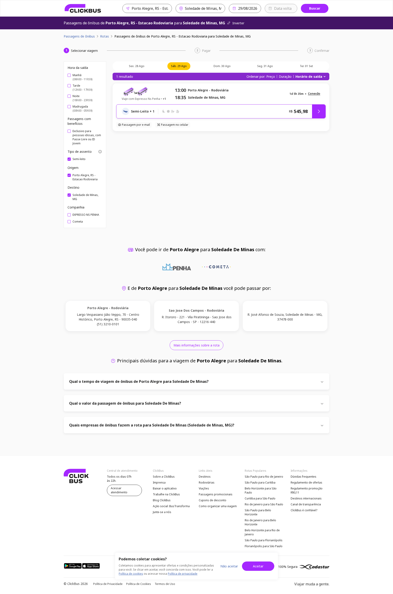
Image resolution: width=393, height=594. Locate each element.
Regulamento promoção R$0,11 (306, 490)
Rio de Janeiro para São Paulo (264, 504)
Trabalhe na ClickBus (166, 494)
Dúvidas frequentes (303, 477)
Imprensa (159, 482)
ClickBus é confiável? (304, 510)
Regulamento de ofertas (306, 482)
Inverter (238, 23)
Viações (204, 488)
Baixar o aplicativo (165, 488)
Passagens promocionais (215, 494)
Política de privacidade (182, 574)
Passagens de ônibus (79, 36)
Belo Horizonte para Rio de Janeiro (262, 532)
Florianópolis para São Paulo (263, 546)
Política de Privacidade (108, 584)
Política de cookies (131, 574)
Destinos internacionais (306, 498)
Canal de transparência (306, 504)
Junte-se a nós (162, 512)
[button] (314, 93)
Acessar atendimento (119, 490)
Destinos (205, 477)
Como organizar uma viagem (218, 506)
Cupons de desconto (212, 500)
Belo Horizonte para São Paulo (261, 490)
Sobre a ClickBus (164, 477)
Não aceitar (229, 566)
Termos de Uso (165, 584)
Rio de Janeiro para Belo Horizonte (260, 522)
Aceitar (258, 566)
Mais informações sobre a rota (196, 345)
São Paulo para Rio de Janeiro (264, 477)
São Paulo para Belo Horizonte (258, 512)
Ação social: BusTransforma (171, 506)
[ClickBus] (83, 8)
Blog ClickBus (162, 500)
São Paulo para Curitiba (260, 482)
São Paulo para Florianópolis (263, 540)
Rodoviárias (206, 482)
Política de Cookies (138, 584)
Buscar (314, 8)
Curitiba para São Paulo (260, 498)
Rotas (104, 36)
